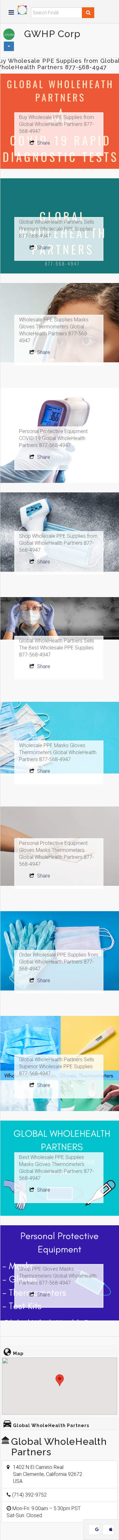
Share (43, 143)
